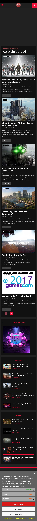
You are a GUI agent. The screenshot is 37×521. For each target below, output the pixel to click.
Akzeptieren (18, 504)
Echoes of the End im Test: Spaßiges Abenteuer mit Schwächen (20, 384)
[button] (34, 473)
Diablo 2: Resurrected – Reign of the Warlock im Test (22, 404)
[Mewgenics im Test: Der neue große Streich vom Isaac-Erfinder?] (7, 396)
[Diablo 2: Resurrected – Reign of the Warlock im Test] (7, 405)
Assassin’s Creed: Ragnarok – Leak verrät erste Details (18, 81)
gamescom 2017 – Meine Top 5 (16, 296)
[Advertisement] (18, 27)
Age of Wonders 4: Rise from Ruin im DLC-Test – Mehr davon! (22, 374)
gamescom (8, 274)
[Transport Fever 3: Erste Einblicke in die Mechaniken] (7, 459)
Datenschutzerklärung (20, 518)
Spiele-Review (11, 231)
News (18, 416)
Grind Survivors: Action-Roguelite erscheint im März (22, 448)
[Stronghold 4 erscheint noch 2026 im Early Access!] (7, 421)
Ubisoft (4, 99)
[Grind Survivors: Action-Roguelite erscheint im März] (7, 450)
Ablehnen (18, 509)
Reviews (18, 361)
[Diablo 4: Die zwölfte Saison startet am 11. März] (7, 440)
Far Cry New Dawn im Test (14, 255)
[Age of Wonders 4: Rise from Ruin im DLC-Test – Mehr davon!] (7, 376)
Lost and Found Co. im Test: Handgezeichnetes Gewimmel (21, 365)
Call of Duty (14, 272)
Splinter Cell (5, 145)
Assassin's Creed (7, 56)
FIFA (4, 274)
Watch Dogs (5, 188)
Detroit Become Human (23, 272)
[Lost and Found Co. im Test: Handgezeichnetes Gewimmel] (7, 366)
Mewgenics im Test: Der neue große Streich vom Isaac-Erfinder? (23, 394)
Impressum (32, 518)
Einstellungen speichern (19, 514)
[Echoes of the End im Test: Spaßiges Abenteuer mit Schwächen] (7, 385)
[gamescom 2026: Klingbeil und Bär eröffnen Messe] (7, 431)
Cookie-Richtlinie (8, 518)
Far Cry (4, 231)
